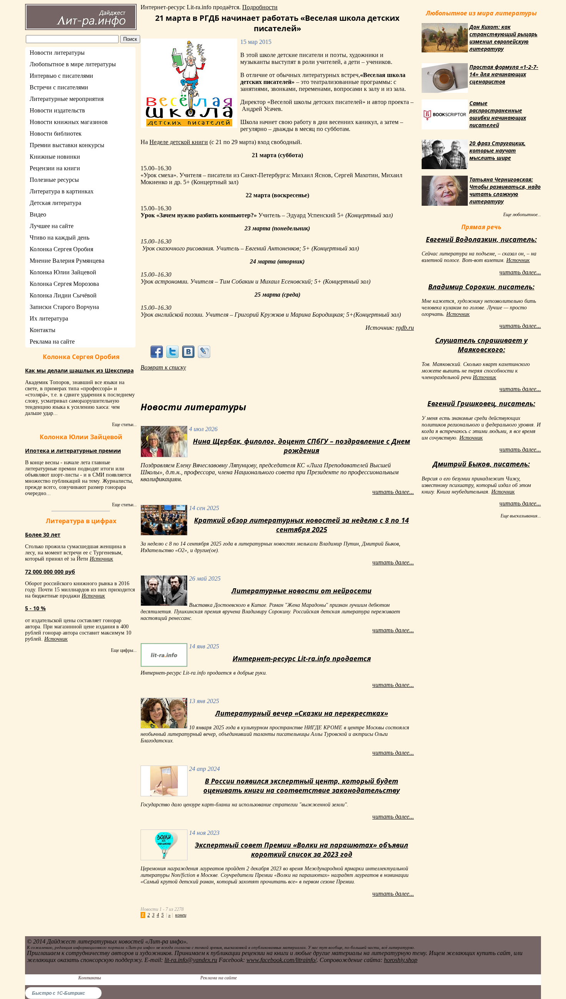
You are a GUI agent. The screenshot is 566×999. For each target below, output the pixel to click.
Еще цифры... (124, 650)
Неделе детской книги (178, 142)
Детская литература (55, 203)
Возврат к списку (163, 367)
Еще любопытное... (522, 214)
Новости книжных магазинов (69, 122)
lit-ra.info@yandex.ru (190, 960)
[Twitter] (172, 351)
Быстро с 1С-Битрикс (58, 993)
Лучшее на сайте (52, 226)
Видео (38, 214)
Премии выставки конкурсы (67, 145)
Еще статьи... (124, 424)
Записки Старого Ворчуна (64, 307)
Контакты (42, 330)
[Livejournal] (204, 351)
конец (180, 915)
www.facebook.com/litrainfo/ (281, 960)
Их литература (49, 318)
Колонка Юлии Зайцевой (63, 272)
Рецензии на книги (55, 168)
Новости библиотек (56, 133)
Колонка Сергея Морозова (64, 283)
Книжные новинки (55, 156)
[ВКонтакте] (188, 351)
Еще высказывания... (521, 516)
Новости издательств (57, 110)
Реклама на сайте (52, 341)
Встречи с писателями (59, 87)
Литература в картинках (62, 191)
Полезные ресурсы (54, 179)
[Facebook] (156, 351)
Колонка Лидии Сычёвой (63, 295)
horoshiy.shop (400, 960)
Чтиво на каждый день (59, 237)
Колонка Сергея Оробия (61, 249)
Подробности (260, 7)
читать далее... (393, 492)
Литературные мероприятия (67, 99)
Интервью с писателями (61, 75)
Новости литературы (57, 52)
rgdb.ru (405, 327)
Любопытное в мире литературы (73, 64)
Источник (101, 559)
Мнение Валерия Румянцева (67, 260)
